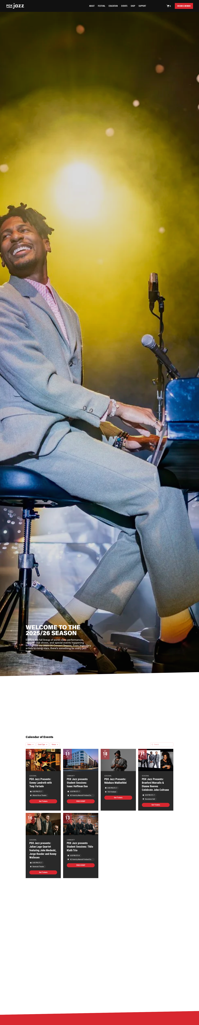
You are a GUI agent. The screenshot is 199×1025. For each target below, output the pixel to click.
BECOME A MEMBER (183, 6)
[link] (43, 801)
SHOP (133, 5)
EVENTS (124, 5)
